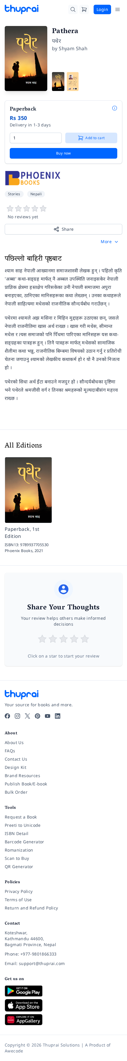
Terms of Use (18, 899)
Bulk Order (16, 792)
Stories (14, 193)
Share (68, 229)
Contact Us (16, 759)
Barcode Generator (24, 841)
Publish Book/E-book (26, 784)
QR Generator (19, 866)
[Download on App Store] (63, 1005)
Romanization (19, 850)
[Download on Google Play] (63, 991)
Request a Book (21, 817)
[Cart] (84, 9)
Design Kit (15, 767)
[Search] (73, 9)
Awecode (14, 1051)
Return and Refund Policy (31, 908)
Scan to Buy (17, 858)
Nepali (36, 193)
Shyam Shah (73, 48)
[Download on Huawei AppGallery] (63, 1019)
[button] (110, 241)
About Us (14, 742)
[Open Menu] (117, 9)
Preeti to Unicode (23, 825)
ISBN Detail (16, 833)
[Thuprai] (21, 9)
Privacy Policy (19, 891)
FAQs (10, 751)
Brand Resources (22, 775)
